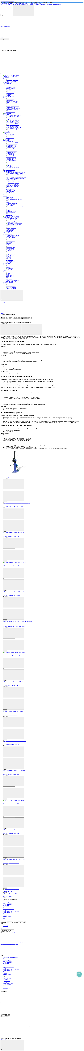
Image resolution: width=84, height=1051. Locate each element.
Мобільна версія (24, 942)
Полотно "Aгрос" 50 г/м (13, 184)
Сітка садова (6, 133)
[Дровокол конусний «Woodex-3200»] (43, 800)
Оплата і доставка (30, 4)
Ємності (5, 196)
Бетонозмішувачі (7, 83)
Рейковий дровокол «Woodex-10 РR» (11, 536)
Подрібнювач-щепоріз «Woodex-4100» (11, 655)
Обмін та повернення (39, 4)
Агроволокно (6, 140)
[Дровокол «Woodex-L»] (43, 889)
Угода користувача (48, 4)
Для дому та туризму (7, 283)
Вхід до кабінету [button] (7, 978)
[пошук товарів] (23, 10)
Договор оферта (55, 4)
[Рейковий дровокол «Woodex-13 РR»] (43, 562)
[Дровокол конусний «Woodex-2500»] (43, 770)
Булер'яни (5, 78)
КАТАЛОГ (3, 4)
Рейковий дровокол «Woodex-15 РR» (11, 595)
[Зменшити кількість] (13, 484)
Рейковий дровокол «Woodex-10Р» (11, 833)
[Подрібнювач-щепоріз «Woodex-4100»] (43, 652)
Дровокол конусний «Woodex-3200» (11, 803)
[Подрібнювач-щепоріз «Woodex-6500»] (43, 741)
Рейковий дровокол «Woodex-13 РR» (11, 565)
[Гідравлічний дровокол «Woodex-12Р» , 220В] (43, 503)
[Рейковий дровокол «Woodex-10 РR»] (43, 532)
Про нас (14, 4)
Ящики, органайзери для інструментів (11, 217)
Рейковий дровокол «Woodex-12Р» (11, 863)
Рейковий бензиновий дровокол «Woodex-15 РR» (14, 626)
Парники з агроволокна (8, 171)
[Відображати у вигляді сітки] (11, 329)
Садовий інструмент (7, 234)
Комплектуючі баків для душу (15, 199)
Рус (4, 302)
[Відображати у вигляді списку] (32, 329)
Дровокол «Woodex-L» (8, 891)
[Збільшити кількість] (13, 496)
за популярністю (4, 322)
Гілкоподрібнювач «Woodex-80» (10, 715)
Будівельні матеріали (7, 86)
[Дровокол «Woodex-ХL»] (43, 893)
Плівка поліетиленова (8, 97)
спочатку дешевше (12, 322)
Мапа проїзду (4, 1039)
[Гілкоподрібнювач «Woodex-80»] (43, 711)
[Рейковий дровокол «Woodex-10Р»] (43, 829)
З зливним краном (12, 203)
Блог (60, 4)
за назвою (28, 322)
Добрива (5, 271)
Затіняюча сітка (6, 114)
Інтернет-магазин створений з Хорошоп (9, 944)
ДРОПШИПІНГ (9, 4)
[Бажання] (42, 45)
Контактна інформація (21, 4)
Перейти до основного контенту (8, 1)
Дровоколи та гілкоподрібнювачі (10, 76)
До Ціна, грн (15, 922)
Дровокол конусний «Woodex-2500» (11, 774)
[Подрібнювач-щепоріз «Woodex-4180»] (43, 681)
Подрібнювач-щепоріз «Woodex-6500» (11, 744)
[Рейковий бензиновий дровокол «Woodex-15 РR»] (43, 621)
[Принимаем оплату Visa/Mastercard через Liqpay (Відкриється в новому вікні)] (12, 932)
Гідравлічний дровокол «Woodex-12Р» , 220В (13, 506)
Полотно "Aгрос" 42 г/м (13, 183)
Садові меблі (6, 264)
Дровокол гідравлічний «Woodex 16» (11, 477)
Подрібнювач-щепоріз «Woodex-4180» (11, 685)
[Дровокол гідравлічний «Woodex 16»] (43, 462)
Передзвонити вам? (5, 39)
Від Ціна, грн (3, 922)
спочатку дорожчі (21, 322)
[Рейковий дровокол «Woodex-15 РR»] (43, 591)
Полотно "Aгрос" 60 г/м (13, 181)
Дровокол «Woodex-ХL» (8, 896)
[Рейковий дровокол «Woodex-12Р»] (43, 859)
